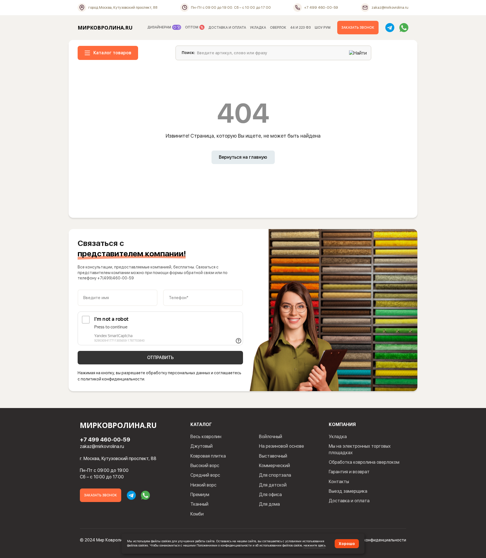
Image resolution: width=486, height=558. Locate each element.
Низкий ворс (203, 485)
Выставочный (273, 456)
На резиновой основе (281, 446)
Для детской (273, 485)
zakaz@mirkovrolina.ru (102, 446)
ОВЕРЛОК (278, 28)
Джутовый (201, 446)
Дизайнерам (159, 27)
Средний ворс (205, 475)
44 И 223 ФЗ (300, 28)
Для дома (269, 504)
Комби (197, 514)
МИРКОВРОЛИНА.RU (105, 27)
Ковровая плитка (208, 456)
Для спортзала (275, 475)
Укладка (338, 436)
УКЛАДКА (258, 28)
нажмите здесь (314, 545)
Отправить (160, 357)
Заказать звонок (357, 28)
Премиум (199, 494)
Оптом (192, 27)
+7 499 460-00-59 (105, 439)
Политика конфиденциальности (375, 540)
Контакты (339, 481)
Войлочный (270, 436)
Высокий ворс (204, 465)
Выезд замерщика (348, 491)
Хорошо (347, 543)
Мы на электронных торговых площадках (360, 449)
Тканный (199, 504)
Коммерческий (274, 465)
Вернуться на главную (243, 157)
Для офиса (270, 494)
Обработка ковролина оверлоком (364, 462)
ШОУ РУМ (322, 28)
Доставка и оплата (349, 500)
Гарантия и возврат (349, 471)
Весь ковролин (205, 436)
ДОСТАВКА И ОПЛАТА (227, 28)
